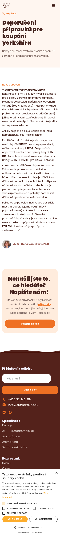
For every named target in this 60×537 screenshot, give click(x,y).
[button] (54, 6)
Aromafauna (11, 436)
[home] (6, 5)
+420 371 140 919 (19, 399)
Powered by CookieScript (30, 532)
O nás (6, 468)
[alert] (30, 503)
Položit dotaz (30, 324)
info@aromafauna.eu (23, 405)
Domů (6, 463)
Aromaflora (10, 442)
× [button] (56, 473)
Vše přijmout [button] (15, 519)
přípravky (44, 304)
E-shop (7, 425)
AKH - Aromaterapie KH (18, 431)
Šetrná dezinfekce (14, 447)
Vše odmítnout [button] (43, 519)
